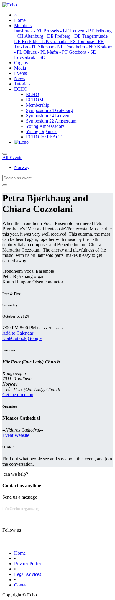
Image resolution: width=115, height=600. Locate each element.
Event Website (15, 435)
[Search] (4, 185)
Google (35, 338)
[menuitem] (20, 20)
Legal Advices (27, 574)
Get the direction (17, 394)
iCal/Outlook (14, 338)
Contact (21, 584)
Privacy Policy (27, 563)
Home (20, 553)
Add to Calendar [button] (17, 332)
